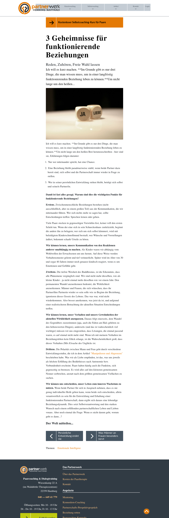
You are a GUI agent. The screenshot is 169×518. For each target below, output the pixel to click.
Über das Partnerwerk (74, 474)
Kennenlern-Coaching (74, 502)
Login (147, 6)
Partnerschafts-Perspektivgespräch (80, 507)
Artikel (115, 6)
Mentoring (68, 497)
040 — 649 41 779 (47, 497)
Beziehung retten (71, 512)
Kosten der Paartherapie (75, 479)
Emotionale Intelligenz (69, 448)
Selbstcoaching (93, 6)
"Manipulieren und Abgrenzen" (107, 353)
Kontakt (136, 6)
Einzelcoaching (70, 6)
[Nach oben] (146, 511)
